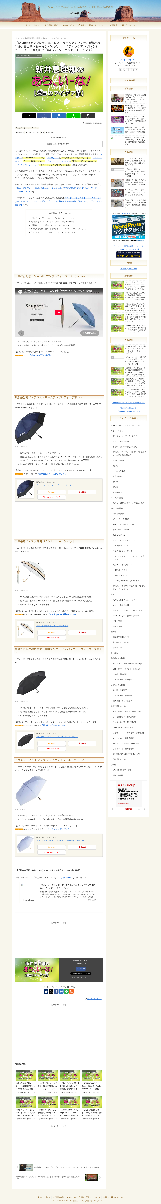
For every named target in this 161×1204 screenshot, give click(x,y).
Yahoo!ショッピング (51, 497)
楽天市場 (82, 492)
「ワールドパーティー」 (26, 165)
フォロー (82, 968)
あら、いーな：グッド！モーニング (27, 128)
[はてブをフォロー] (61, 991)
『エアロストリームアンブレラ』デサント (54, 485)
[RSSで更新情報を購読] (71, 991)
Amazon (51, 492)
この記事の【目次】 (56, 213)
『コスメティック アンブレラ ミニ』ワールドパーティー (60, 841)
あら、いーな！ (52, 132)
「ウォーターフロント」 (58, 161)
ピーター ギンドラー (129, 60)
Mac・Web (72, 1197)
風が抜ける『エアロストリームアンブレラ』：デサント (52, 222)
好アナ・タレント (94, 1197)
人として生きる (44, 1197)
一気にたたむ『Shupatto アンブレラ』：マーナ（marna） (53, 218)
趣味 (82, 1197)
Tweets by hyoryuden (128, 269)
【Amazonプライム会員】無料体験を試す (128, 403)
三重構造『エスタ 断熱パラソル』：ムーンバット (50, 225)
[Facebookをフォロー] (56, 991)
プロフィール (118, 1197)
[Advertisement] (59, 254)
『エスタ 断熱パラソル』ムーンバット (52, 626)
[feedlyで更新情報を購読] (66, 991)
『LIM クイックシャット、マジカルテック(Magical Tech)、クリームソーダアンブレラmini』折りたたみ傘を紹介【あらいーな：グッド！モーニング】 (58, 201)
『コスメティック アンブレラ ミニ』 (59, 829)
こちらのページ (65, 877)
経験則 (106, 1197)
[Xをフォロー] (51, 991)
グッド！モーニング (33, 132)
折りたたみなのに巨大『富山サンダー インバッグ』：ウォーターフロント (60, 229)
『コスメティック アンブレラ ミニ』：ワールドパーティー (54, 232)
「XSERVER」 (126, 213)
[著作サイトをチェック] (46, 991)
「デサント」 (53, 158)
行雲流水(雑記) (59, 1197)
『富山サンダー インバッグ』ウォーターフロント (57, 737)
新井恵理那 (20, 132)
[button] (88, 115)
